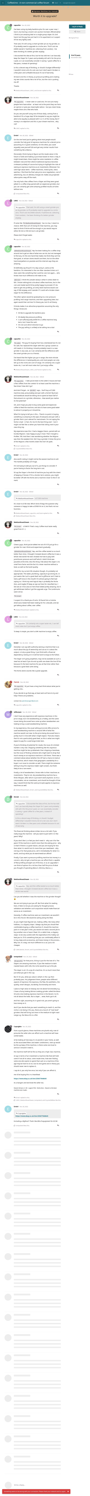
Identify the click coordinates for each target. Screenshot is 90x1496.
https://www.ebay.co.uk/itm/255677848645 (30, 1079)
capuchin (19, 102)
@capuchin (18, 961)
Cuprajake (22, 1113)
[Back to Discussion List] (3, 3)
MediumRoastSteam (33, 223)
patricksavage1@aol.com (30, 701)
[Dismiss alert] (68, 1491)
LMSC (18, 343)
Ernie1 (18, 526)
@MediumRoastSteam (22, 251)
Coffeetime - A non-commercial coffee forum (28, 2)
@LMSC (33, 390)
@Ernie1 (17, 280)
